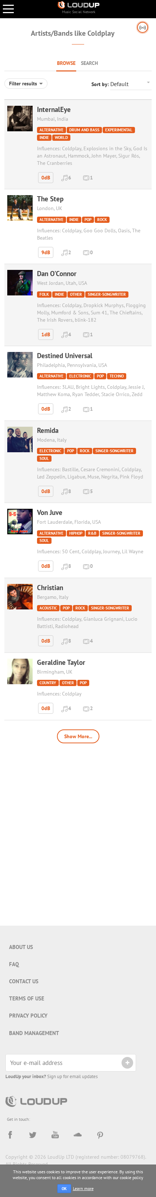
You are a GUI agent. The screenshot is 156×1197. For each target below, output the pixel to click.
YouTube (55, 1135)
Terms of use (26, 998)
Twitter (33, 1135)
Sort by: (100, 84)
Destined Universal (65, 355)
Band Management (34, 1033)
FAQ (14, 964)
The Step (50, 198)
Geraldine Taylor (61, 662)
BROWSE (66, 63)
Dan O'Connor (57, 273)
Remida (47, 430)
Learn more (83, 1188)
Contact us (23, 981)
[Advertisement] (78, 830)
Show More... (78, 736)
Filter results (23, 83)
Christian (50, 587)
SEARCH (89, 63)
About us (21, 947)
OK (64, 1188)
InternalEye (54, 109)
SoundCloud (78, 1135)
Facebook (10, 1135)
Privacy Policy (28, 1015)
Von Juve (49, 512)
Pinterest (100, 1135)
